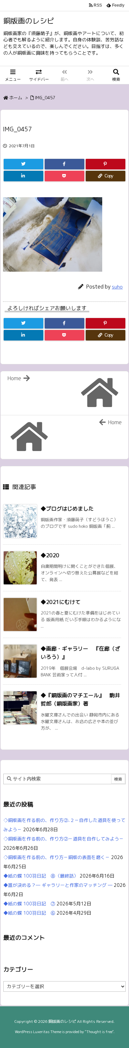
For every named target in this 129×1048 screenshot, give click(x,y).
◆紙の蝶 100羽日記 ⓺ (29, 913)
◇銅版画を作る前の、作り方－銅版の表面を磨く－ (56, 857)
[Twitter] (23, 164)
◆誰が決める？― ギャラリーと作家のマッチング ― (57, 885)
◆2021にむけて (60, 602)
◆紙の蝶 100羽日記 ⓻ (29, 903)
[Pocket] (64, 176)
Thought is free (99, 1031)
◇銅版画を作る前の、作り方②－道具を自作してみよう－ (63, 839)
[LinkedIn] (23, 176)
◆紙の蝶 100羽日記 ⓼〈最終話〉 (40, 876)
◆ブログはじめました (67, 508)
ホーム (15, 98)
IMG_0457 (45, 98)
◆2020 (50, 555)
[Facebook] (64, 164)
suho (117, 286)
